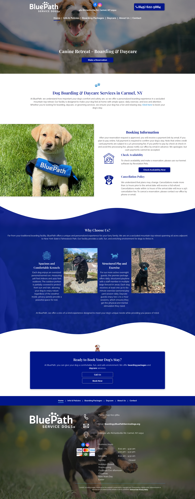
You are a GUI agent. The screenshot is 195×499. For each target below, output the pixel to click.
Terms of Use (134, 489)
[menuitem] (57, 18)
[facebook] (95, 4)
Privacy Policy (143, 489)
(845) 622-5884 (112, 415)
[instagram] (100, 4)
